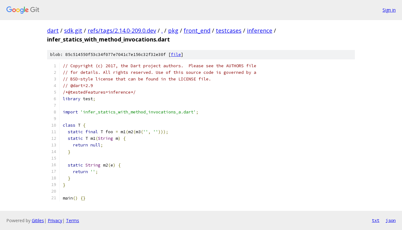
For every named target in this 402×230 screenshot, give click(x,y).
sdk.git (73, 30)
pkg (173, 30)
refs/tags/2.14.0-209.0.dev (122, 30)
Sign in (389, 10)
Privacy (55, 220)
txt (375, 220)
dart (53, 30)
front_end (197, 30)
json (391, 220)
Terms (72, 220)
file (176, 54)
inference (259, 30)
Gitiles (38, 220)
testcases (229, 30)
